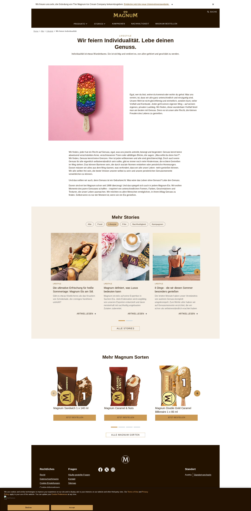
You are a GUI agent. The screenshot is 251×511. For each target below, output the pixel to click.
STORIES (98, 24)
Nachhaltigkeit (139, 224)
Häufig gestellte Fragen (79, 475)
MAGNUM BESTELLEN (166, 24)
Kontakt (71, 479)
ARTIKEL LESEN (85, 314)
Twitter (107, 470)
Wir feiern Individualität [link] (66, 31)
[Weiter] (197, 393)
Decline (28, 508)
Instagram (113, 470)
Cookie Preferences (59, 494)
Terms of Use (133, 492)
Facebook (100, 470)
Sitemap (72, 483)
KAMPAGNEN (118, 24)
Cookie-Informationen (50, 487)
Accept (72, 508)
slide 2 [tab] (129, 320)
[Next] (197, 272)
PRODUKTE (79, 24)
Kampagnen (157, 224)
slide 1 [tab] (121, 320)
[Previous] (54, 272)
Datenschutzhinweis (49, 479)
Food (100, 224)
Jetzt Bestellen (74, 417)
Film (124, 224)
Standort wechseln (202, 475)
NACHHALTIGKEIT (140, 24)
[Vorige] (54, 393)
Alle (90, 224)
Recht (42, 475)
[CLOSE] (213, 4)
